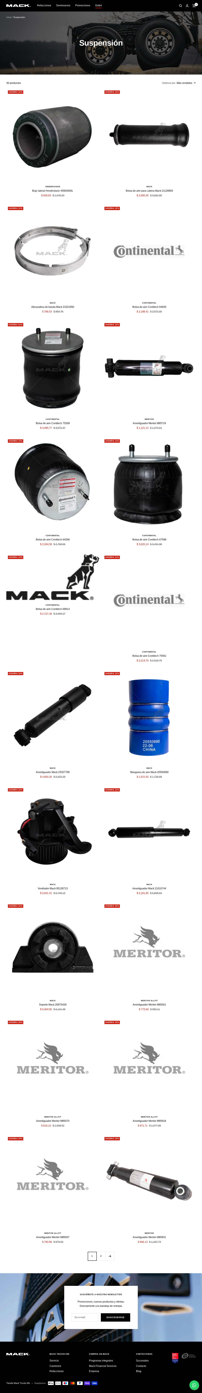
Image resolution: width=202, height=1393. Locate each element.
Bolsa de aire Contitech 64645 (149, 307)
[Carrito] (194, 5)
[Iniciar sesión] (187, 5)
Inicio (9, 17)
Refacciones (44, 5)
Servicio (54, 1360)
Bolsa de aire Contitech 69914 (53, 609)
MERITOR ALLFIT (149, 1001)
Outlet (98, 5)
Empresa (94, 1371)
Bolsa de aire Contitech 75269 (53, 423)
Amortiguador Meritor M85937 (52, 1237)
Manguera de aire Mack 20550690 (149, 772)
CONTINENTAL (149, 303)
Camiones (55, 1366)
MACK (149, 187)
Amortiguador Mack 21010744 (149, 888)
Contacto (141, 1366)
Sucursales (142, 1360)
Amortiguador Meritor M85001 (149, 1004)
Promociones (82, 5)
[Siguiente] (109, 1256)
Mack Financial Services (102, 1366)
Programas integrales (101, 1360)
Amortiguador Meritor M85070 (52, 1121)
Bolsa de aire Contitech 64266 (53, 539)
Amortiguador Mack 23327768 (53, 772)
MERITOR (149, 419)
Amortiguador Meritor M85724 (149, 423)
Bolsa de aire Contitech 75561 (149, 656)
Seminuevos (63, 5)
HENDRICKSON (52, 187)
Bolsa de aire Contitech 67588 (149, 539)
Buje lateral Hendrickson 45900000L (52, 190)
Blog (138, 1371)
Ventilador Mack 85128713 (53, 888)
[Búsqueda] (180, 5)
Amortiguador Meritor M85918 (149, 1121)
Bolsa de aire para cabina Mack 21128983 (149, 190)
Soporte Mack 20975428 (52, 1004)
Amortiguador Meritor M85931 (149, 1237)
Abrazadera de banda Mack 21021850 (52, 307)
